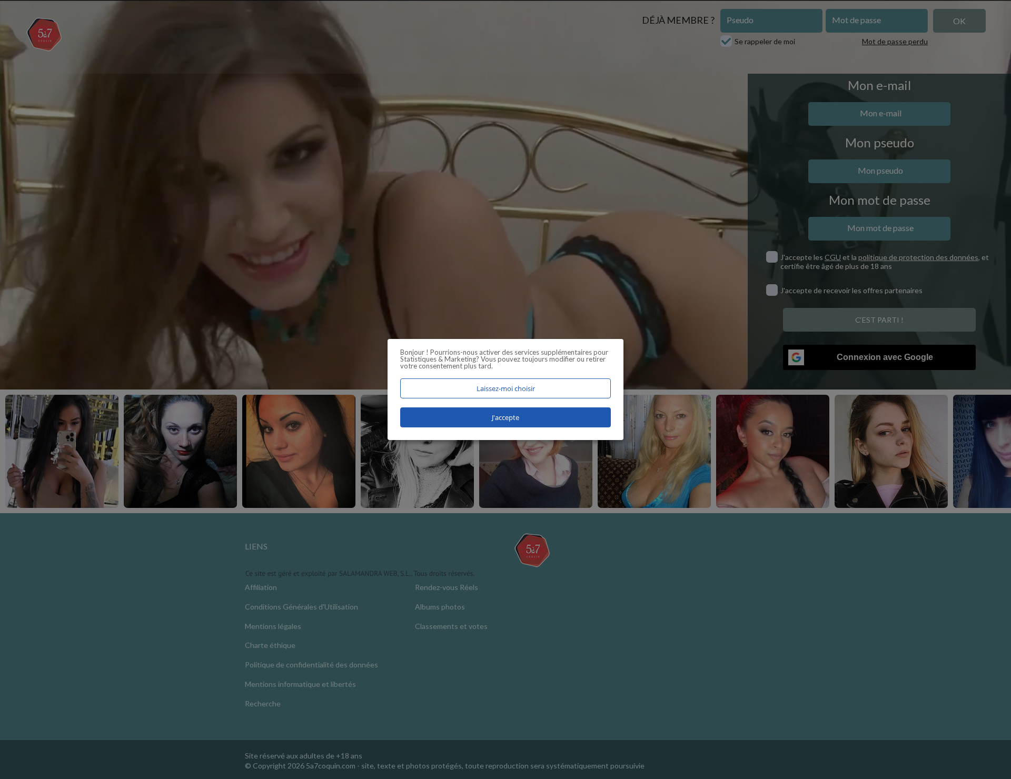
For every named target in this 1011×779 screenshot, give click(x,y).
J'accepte (505, 417)
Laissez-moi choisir (506, 388)
